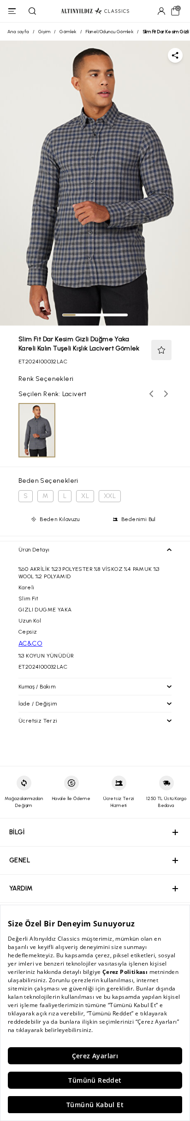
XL (85, 496)
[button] (161, 350)
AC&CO (30, 643)
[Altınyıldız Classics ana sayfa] (95, 11)
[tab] (69, 315)
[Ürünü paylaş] (175, 55)
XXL (110, 496)
